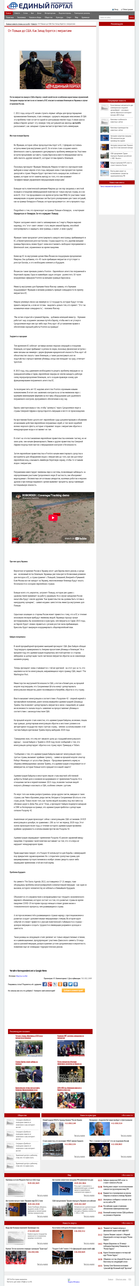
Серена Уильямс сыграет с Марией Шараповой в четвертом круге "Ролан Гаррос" (117, 1237)
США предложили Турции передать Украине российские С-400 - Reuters (121, 155)
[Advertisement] (51, 41)
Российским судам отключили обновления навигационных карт (116, 1207)
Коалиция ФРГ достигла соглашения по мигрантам (70, 1037)
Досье (39, 13)
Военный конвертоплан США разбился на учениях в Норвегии (118, 1213)
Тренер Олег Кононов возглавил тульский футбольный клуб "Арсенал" (117, 1266)
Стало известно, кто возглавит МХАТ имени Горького (63, 1141)
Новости (17, 13)
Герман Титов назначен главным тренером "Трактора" (27, 1248)
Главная (8, 13)
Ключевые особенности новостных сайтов (118, 120)
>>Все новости (127, 1115)
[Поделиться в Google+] (50, 984)
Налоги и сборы (35, 17)
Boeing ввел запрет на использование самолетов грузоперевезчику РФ (119, 173)
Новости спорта (69, 1223)
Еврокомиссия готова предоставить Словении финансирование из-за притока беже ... (27, 1089)
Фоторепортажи (50, 13)
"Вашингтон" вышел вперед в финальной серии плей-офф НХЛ (116, 1229)
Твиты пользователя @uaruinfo (111, 186)
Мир (76, 17)
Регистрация (128, 9)
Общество (49, 17)
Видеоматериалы (65, 13)
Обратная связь (121, 1279)
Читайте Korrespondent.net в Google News (28, 970)
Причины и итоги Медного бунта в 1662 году (23, 1180)
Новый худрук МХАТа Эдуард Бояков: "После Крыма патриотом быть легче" (62, 1120)
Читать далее (79, 1135)
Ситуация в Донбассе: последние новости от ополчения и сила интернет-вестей (25, 1123)
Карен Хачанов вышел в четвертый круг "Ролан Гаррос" (117, 1253)
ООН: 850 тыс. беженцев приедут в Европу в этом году (69, 1089)
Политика (10, 17)
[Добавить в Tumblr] (65, 984)
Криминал (85, 17)
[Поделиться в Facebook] (44, 984)
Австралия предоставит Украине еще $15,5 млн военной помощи (121, 146)
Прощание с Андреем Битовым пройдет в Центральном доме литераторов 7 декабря (110, 1120)
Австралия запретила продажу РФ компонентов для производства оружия (120, 138)
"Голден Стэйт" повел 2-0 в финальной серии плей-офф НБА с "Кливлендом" (73, 1248)
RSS (130, 1279)
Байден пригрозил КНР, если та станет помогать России (121, 164)
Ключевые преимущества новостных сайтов (119, 128)
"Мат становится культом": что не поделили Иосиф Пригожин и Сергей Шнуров (109, 1141)
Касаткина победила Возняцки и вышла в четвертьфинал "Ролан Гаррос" (68, 1227)
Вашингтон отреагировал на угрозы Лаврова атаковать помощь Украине (117, 1194)
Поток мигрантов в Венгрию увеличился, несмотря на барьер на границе (69, 1063)
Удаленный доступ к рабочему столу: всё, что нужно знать (26, 1156)
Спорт (69, 17)
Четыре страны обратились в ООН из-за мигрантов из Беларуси (29, 1037)
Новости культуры (88, 1115)
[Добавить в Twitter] (70, 984)
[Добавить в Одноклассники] (60, 984)
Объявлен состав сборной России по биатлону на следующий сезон (117, 1260)
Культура (59, 17)
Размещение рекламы (82, 13)
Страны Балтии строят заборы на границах (26, 1063)
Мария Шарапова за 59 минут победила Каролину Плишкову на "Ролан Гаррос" (116, 1246)
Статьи (25, 13)
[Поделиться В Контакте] (75, 984)
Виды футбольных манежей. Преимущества (22, 1227)
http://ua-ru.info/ (21, 976)
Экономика (21, 17)
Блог (32, 13)
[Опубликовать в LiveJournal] (55, 984)
